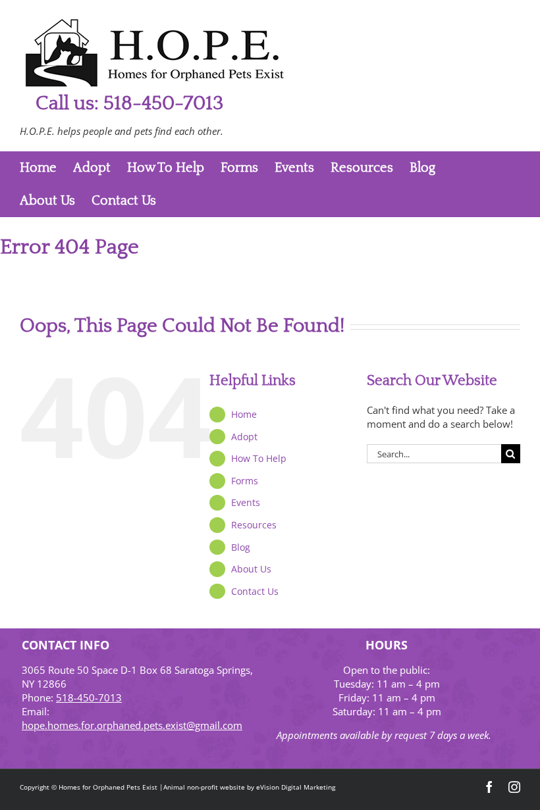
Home (244, 414)
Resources (254, 525)
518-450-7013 (89, 697)
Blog (240, 547)
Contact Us (255, 591)
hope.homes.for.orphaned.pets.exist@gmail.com (132, 725)
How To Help (258, 458)
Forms (244, 480)
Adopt (244, 436)
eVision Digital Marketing (295, 787)
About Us (251, 569)
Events (245, 502)
